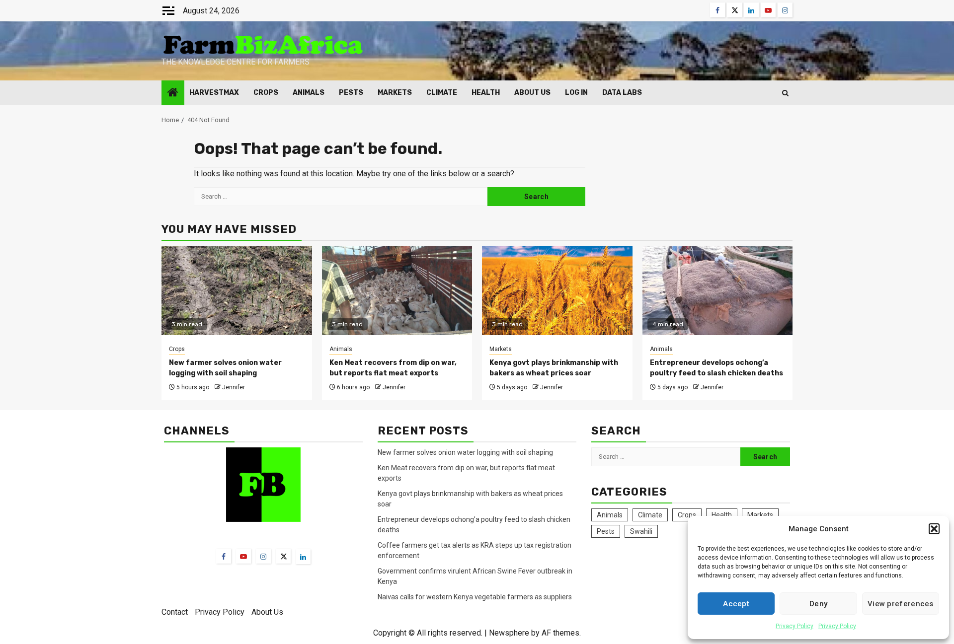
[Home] (172, 93)
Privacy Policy (794, 626)
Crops (265, 92)
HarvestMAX (214, 92)
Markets (395, 92)
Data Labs (622, 92)
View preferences (901, 603)
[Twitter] (283, 556)
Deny (818, 603)
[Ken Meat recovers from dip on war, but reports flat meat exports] (397, 290)
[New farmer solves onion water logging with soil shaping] (236, 290)
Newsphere (509, 633)
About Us (532, 92)
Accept (736, 603)
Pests (351, 92)
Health (486, 92)
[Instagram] (263, 556)
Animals (308, 92)
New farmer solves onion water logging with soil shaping (465, 452)
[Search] (785, 93)
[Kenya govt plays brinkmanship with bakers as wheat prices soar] (557, 290)
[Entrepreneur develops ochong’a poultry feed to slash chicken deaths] (717, 290)
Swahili (641, 531)
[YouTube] (243, 556)
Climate (441, 92)
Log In (576, 92)
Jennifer (233, 387)
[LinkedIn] (303, 556)
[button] (934, 529)
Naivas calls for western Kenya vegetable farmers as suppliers (475, 597)
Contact (174, 612)
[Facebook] (223, 556)
